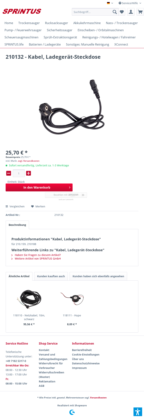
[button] (138, 411)
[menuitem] (130, 3)
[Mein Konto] (131, 12)
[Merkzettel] (121, 12)
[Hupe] (72, 298)
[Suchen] (115, 12)
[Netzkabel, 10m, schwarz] (29, 298)
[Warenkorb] (140, 12)
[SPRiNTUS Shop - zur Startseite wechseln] (22, 13)
